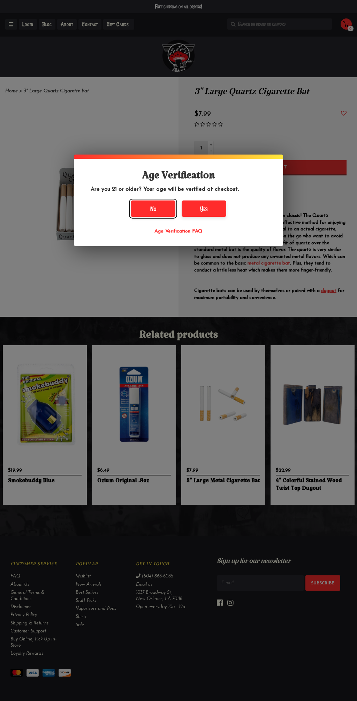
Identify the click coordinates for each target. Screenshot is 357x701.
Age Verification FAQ (178, 231)
